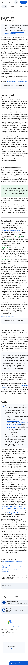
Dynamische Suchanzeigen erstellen (17, 81)
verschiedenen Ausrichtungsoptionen (11, 230)
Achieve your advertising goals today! (10, 626)
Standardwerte (11, 427)
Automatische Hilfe (19, 663)
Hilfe (4, 6)
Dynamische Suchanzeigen (16, 11)
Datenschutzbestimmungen (14, 648)
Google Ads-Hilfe (11, 2)
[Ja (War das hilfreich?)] (23, 586)
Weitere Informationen (7, 316)
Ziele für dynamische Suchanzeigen (11, 564)
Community (13, 6)
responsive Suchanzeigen (13, 421)
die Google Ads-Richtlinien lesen (15, 513)
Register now (5, 635)
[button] (2, 2)
